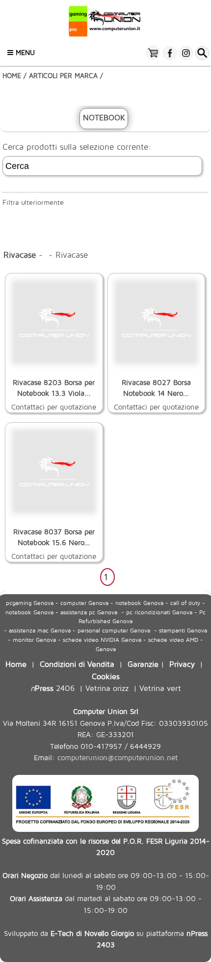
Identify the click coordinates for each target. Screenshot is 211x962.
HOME (11, 75)
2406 (52, 687)
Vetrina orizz (107, 687)
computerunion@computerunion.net (117, 757)
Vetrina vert (160, 687)
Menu (24, 52)
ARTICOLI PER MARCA (63, 75)
